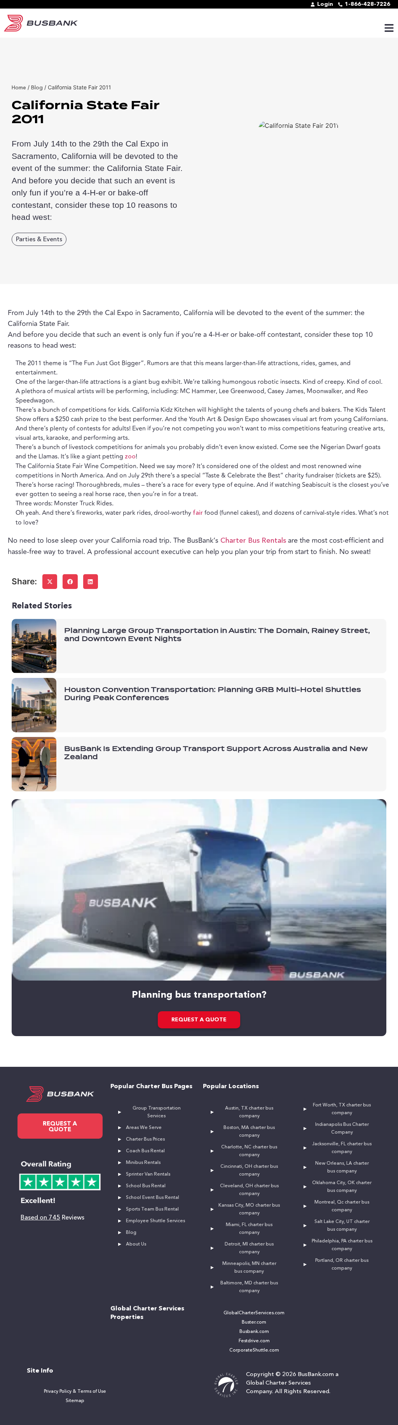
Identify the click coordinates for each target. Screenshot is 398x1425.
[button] (49, 581)
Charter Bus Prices (145, 1139)
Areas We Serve (144, 1127)
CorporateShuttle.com (254, 1350)
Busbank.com (254, 1331)
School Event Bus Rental (152, 1197)
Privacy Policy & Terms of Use (75, 1391)
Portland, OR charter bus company (341, 1264)
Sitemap (75, 1401)
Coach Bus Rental (145, 1151)
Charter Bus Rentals (253, 540)
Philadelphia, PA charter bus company (342, 1245)
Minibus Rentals (143, 1162)
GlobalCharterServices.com (254, 1313)
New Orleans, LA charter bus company (342, 1167)
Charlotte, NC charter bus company (249, 1151)
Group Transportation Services (157, 1112)
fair (198, 513)
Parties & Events (39, 240)
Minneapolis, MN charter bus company (249, 1267)
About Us (136, 1244)
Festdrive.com (254, 1341)
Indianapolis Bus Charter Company (342, 1128)
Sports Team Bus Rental (152, 1209)
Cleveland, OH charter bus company (249, 1190)
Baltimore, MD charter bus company (249, 1287)
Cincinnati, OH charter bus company (249, 1170)
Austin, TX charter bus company (249, 1112)
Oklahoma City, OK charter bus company (342, 1187)
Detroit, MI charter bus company (249, 1248)
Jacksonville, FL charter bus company (342, 1148)
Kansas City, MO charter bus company (249, 1209)
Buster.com (254, 1322)
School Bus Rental (146, 1186)
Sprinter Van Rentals (148, 1174)
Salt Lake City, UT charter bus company (342, 1225)
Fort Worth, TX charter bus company (342, 1109)
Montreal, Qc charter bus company (341, 1206)
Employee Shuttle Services (155, 1221)
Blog (131, 1232)
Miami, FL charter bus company (249, 1229)
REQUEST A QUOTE (199, 1020)
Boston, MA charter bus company (249, 1131)
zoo (130, 457)
